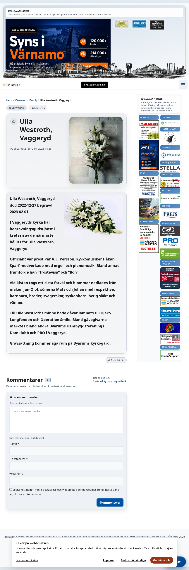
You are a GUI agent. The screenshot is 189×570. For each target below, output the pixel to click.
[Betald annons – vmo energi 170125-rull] (170, 312)
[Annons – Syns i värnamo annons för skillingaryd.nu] (58, 44)
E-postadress (18, 459)
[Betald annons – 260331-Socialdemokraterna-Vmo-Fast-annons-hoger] (170, 277)
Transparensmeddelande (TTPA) (170, 286)
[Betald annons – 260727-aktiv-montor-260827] (149, 208)
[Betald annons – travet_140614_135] (170, 231)
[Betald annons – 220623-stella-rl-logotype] (170, 169)
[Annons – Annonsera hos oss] (149, 155)
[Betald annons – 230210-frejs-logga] (170, 214)
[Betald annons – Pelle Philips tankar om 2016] (139, 24)
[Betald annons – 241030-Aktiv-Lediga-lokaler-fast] (149, 129)
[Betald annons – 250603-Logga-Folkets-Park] (170, 123)
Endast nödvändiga (133, 560)
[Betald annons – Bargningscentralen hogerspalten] (170, 183)
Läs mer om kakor (27, 560)
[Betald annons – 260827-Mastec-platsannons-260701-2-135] (149, 186)
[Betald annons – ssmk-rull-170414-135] (170, 339)
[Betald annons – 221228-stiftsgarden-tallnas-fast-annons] (170, 138)
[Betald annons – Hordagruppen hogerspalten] (170, 355)
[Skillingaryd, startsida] (94, 84)
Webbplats (16, 474)
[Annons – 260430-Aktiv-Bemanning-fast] (121, 24)
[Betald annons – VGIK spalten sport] (170, 328)
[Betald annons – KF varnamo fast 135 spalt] (170, 301)
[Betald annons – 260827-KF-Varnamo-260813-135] (149, 238)
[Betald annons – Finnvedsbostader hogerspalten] (170, 198)
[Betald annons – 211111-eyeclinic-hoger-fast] (170, 155)
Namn (14, 443)
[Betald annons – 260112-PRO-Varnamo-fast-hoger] (170, 242)
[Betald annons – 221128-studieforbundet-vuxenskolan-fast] (170, 253)
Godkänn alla (162, 560)
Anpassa (108, 560)
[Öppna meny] (183, 84)
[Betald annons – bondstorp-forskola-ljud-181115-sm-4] (157, 25)
